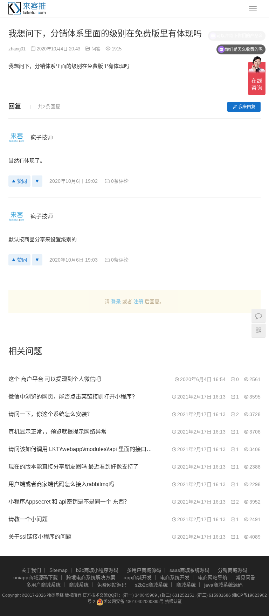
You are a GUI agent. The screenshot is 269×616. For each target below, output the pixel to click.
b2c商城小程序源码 (97, 570)
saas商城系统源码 (189, 570)
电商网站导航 (212, 577)
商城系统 (79, 585)
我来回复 (247, 106)
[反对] (37, 181)
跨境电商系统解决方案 (90, 577)
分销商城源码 (232, 570)
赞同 (22, 181)
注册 (138, 301)
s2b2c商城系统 (151, 585)
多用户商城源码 (144, 570)
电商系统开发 (174, 577)
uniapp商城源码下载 (35, 577)
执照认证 (173, 601)
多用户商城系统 (43, 585)
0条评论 (120, 181)
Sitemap (58, 570)
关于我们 (31, 570)
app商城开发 (138, 577)
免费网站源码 (111, 585)
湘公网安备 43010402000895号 (133, 601)
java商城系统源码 (223, 585)
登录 (116, 301)
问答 (96, 48)
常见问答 (245, 577)
